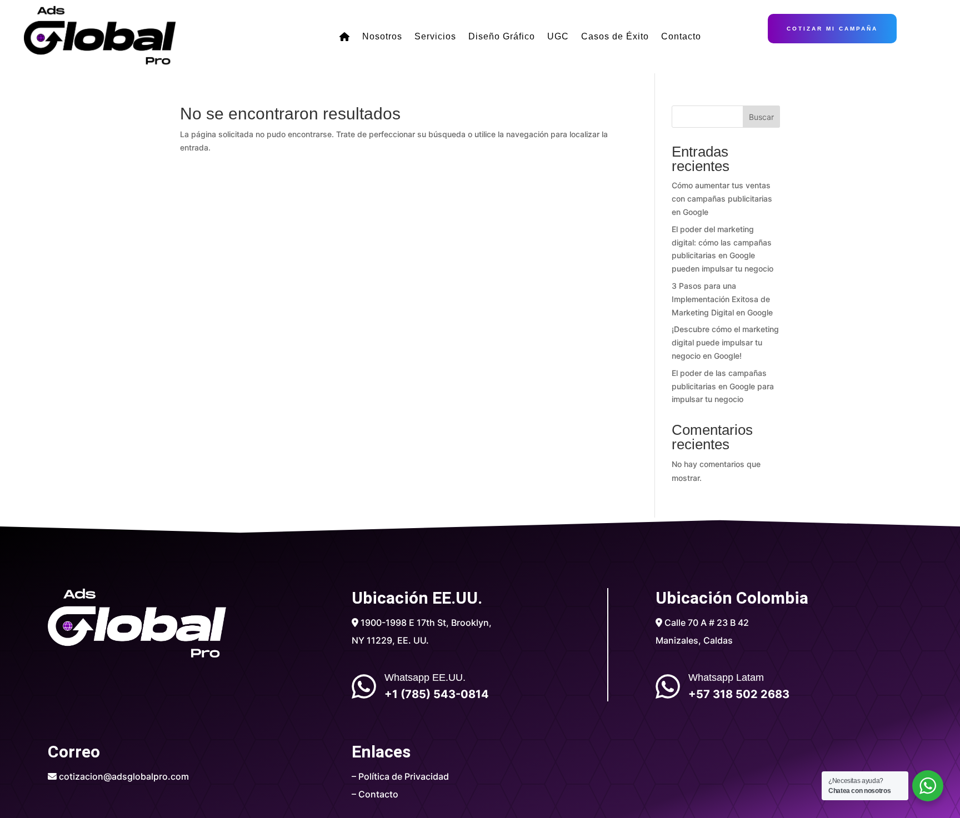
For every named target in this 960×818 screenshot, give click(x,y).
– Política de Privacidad (400, 776)
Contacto (681, 36)
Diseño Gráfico (501, 36)
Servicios (435, 36)
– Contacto (375, 794)
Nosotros (382, 36)
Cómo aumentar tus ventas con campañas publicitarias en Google (722, 198)
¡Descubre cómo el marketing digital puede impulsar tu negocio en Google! (725, 342)
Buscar (761, 117)
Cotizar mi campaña (832, 29)
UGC (558, 36)
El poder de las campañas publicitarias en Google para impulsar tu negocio (723, 386)
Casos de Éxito (615, 36)
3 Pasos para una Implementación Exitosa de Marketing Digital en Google (722, 299)
